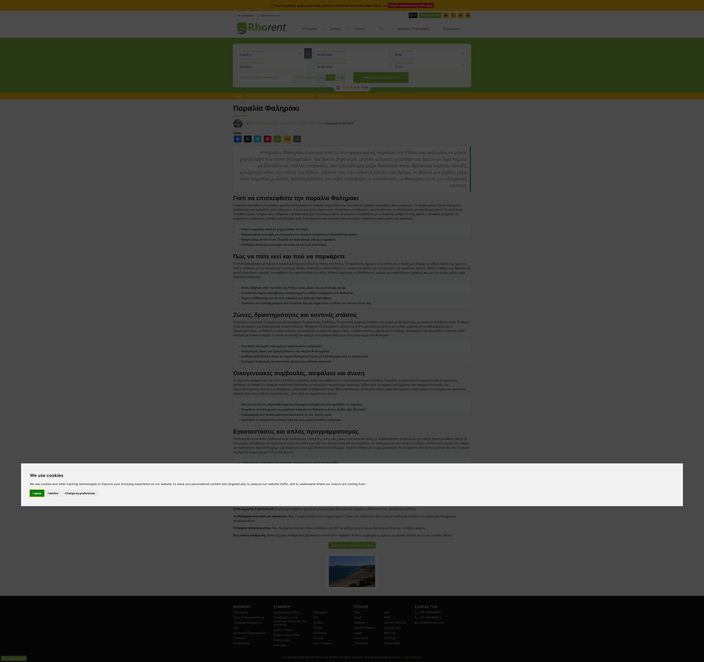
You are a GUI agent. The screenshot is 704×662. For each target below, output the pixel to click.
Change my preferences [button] (80, 493)
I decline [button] (53, 493)
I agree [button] (37, 493)
